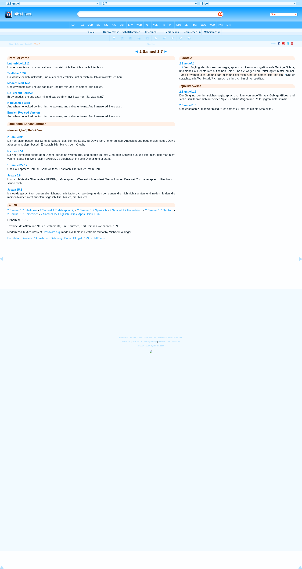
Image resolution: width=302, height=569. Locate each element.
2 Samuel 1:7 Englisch (55, 214)
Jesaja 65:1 (14, 189)
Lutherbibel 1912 (18, 63)
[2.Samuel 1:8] (297, 266)
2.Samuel (19, 44)
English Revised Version (23, 112)
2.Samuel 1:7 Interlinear (22, 210)
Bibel (11, 44)
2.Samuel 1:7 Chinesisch (22, 214)
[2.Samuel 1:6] (4, 266)
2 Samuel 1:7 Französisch (126, 210)
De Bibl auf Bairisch (20, 93)
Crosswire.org (51, 232)
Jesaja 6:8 (14, 175)
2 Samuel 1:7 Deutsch (159, 210)
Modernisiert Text (18, 83)
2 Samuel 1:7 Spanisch (92, 210)
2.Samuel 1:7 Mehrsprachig (57, 210)
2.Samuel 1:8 (187, 105)
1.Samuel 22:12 (17, 165)
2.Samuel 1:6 (187, 91)
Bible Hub (93, 214)
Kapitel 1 (28, 44)
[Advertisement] (151, 267)
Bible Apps (78, 214)
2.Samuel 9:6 (15, 137)
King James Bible (19, 102)
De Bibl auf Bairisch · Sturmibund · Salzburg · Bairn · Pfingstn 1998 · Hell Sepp (56, 238)
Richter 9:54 (15, 151)
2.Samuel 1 (186, 63)
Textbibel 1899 (16, 73)
